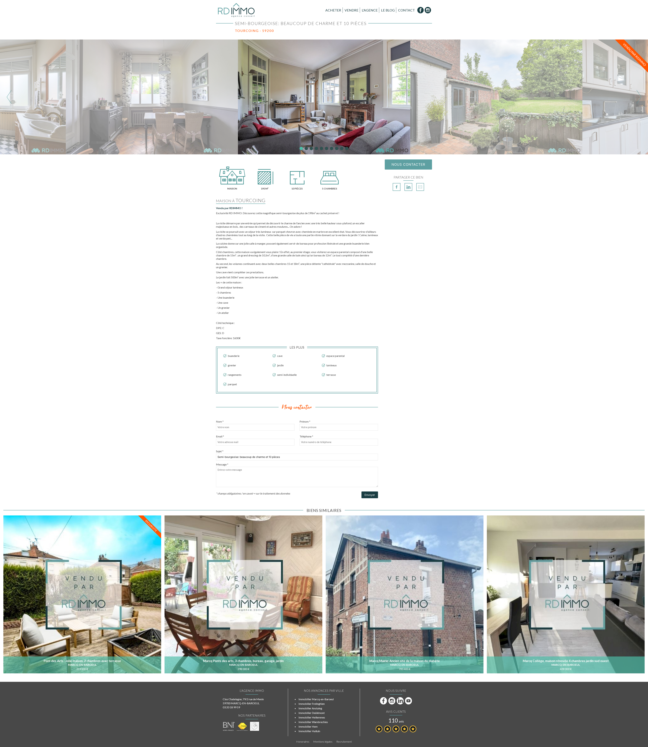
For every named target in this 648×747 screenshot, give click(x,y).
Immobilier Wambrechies (313, 722)
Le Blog (388, 10)
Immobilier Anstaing (310, 708)
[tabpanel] (324, 97)
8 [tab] (336, 148)
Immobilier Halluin (309, 731)
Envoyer (369, 495)
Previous (9, 97)
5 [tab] (321, 148)
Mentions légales (322, 741)
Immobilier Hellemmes (312, 717)
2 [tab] (306, 148)
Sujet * (219, 451)
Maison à (240, 200)
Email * (220, 436)
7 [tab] (331, 148)
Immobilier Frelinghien (312, 703)
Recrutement (344, 741)
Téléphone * (306, 436)
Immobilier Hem (308, 726)
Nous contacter (408, 164)
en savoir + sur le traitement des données (266, 493)
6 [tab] (326, 148)
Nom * (220, 421)
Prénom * (305, 421)
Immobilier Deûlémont (312, 712)
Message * (222, 464)
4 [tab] (316, 148)
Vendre (351, 10)
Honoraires (302, 741)
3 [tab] (311, 148)
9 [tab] (341, 148)
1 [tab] (301, 148)
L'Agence (370, 10)
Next (639, 97)
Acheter (333, 10)
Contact (406, 10)
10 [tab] (346, 148)
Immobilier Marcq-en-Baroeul (316, 699)
